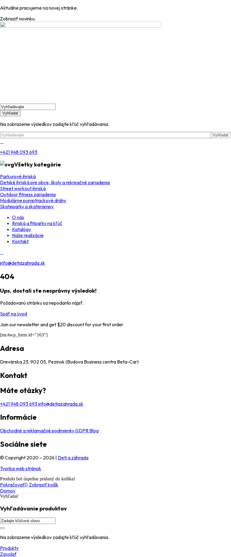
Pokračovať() (14, 485)
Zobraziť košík (43, 485)
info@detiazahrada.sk (22, 263)
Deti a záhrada (73, 458)
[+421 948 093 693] (2, 141)
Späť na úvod (13, 314)
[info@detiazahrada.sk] (2, 252)
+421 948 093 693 (18, 152)
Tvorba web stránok (20, 468)
